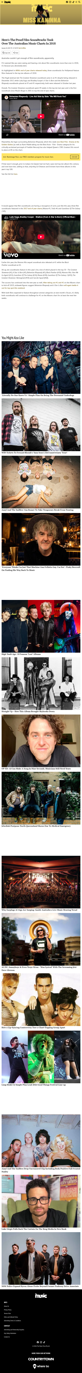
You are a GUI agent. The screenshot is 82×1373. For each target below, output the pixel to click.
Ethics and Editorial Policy (11, 1317)
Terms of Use (7, 1313)
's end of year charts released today (31, 70)
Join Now (74, 157)
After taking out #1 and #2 (53, 282)
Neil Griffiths (22, 48)
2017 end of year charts (33, 208)
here (15, 174)
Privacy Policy (7, 1310)
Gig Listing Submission (10, 1333)
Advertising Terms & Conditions (12, 1320)
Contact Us (7, 1337)
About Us (6, 1306)
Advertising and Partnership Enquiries (14, 1329)
